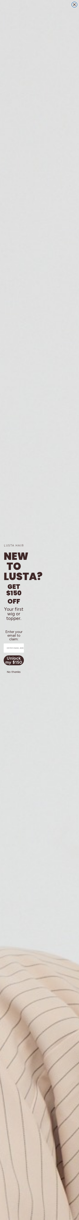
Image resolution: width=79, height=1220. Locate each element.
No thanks (14, 672)
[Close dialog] (74, 4)
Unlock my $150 (13, 660)
